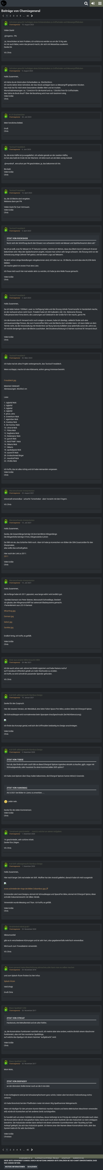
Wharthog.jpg (9, 611)
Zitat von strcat (16, 1018)
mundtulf (10, 164)
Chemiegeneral (14, 25)
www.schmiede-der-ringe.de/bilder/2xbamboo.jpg (24, 889)
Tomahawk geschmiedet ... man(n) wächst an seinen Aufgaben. (35, 831)
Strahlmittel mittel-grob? (19, 927)
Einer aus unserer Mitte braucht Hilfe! (24, 660)
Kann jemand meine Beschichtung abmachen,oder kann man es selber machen (41, 967)
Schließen (32, 1167)
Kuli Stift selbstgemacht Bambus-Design (26, 695)
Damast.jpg (9, 616)
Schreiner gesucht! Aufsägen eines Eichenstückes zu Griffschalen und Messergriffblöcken (46, 22)
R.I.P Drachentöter (17, 115)
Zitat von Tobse (15, 760)
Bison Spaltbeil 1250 (17, 1008)
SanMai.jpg (8, 627)
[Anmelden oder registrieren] (93, 3)
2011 (6, 556)
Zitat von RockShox (17, 238)
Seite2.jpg (8, 622)
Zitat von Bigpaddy (17, 1081)
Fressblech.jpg (10, 380)
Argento (9, 36)
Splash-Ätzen (9, 981)
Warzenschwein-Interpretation (21, 491)
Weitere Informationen (15, 1167)
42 (28, 16)
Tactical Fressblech (17, 147)
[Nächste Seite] (32, 16)
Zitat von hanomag (17, 788)
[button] (99, 3)
